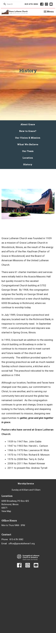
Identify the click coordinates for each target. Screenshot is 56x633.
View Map (6, 511)
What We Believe (27, 144)
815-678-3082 (31, 4)
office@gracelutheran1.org (22, 543)
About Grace (27, 124)
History (27, 164)
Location (28, 157)
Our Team (27, 151)
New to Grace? (27, 131)
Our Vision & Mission (27, 137)
